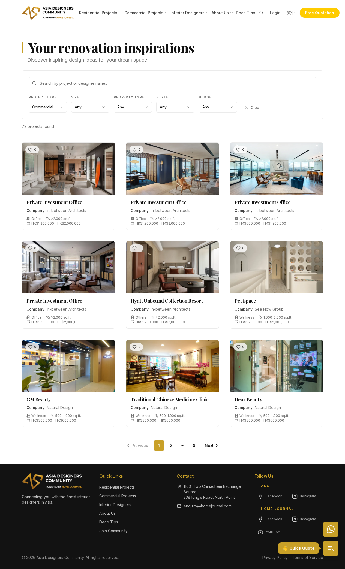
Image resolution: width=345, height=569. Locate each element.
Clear (256, 107)
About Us (220, 12)
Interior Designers (187, 12)
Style (162, 97)
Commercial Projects (143, 12)
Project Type (42, 97)
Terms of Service (307, 557)
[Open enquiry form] (330, 548)
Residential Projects (98, 12)
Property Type (129, 97)
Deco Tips (245, 12)
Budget (206, 97)
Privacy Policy (275, 557)
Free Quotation (319, 12)
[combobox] (48, 107)
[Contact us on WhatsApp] (330, 529)
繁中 (291, 12)
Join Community (113, 530)
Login (275, 12)
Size (75, 97)
